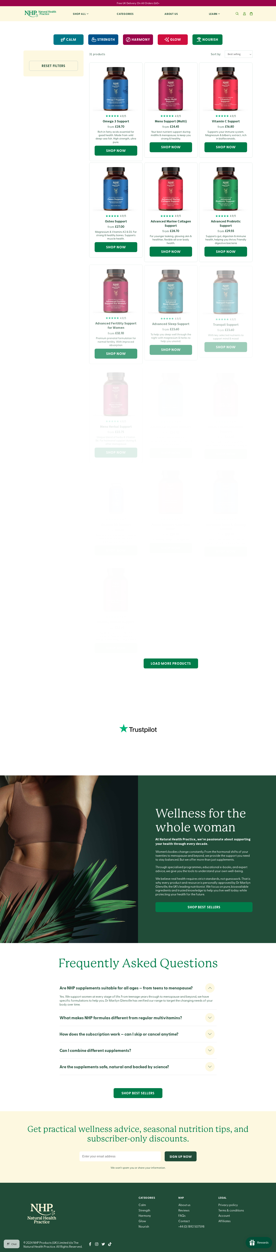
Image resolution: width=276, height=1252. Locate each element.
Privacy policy (228, 1205)
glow (175, 39)
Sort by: (216, 54)
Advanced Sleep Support (170, 322)
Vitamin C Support (226, 121)
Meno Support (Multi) (171, 121)
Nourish (144, 1226)
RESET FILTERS (53, 65)
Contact (184, 1221)
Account (224, 1215)
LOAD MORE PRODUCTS (171, 663)
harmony (141, 39)
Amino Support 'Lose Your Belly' (171, 523)
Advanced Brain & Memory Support (226, 523)
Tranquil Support (226, 322)
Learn (213, 14)
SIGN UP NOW (181, 1156)
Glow (142, 1221)
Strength (144, 1210)
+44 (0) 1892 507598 (191, 1226)
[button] (237, 14)
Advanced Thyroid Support (171, 423)
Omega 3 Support (116, 121)
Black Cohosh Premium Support (225, 425)
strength (106, 39)
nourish (210, 39)
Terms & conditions (231, 1210)
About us (171, 14)
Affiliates (224, 1221)
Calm (71, 39)
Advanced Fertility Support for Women (115, 324)
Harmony (145, 1215)
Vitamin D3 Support (116, 521)
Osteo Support (116, 221)
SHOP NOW (116, 150)
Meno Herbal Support (116, 423)
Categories (125, 14)
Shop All (79, 14)
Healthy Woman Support (115, 618)
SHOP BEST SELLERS (204, 907)
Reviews (183, 1210)
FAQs (182, 1215)
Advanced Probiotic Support (226, 223)
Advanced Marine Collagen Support (171, 223)
